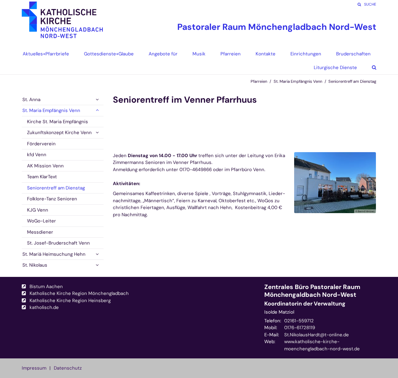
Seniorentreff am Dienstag (352, 81)
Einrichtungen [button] (305, 54)
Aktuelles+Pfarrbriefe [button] (46, 54)
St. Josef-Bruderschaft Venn (58, 243)
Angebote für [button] (163, 54)
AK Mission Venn (45, 166)
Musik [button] (199, 54)
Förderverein (41, 144)
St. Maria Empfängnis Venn (298, 81)
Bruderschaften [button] (353, 54)
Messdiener (40, 232)
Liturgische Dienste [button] (335, 67)
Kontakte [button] (265, 54)
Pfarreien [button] (230, 54)
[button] (369, 67)
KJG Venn (37, 210)
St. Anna (31, 99)
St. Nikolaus (34, 265)
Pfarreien (259, 81)
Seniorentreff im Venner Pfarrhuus (185, 99)
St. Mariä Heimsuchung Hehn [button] (54, 254)
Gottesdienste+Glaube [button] (109, 54)
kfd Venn (36, 155)
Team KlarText (42, 177)
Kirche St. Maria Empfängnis (57, 122)
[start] (62, 23)
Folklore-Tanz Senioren (52, 199)
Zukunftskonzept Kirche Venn (59, 132)
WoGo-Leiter (41, 221)
